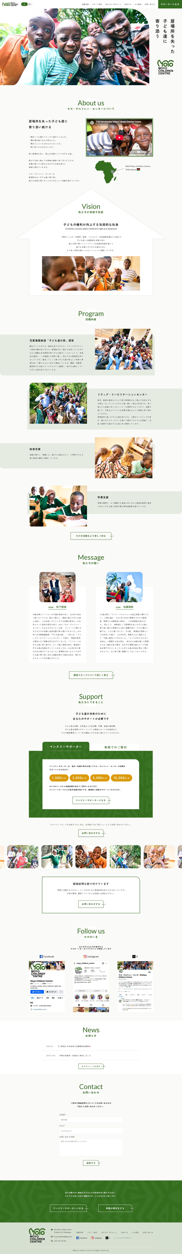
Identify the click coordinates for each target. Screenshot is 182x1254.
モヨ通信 (137, 4)
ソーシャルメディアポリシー (123, 1238)
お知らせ (127, 4)
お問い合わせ (150, 4)
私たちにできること (113, 4)
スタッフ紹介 (97, 4)
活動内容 (85, 4)
